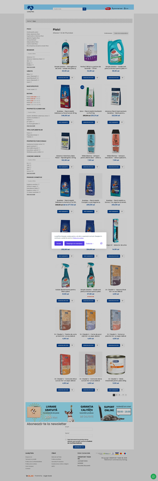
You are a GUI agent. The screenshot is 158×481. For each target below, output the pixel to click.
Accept (59, 243)
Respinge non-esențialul (74, 243)
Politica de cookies (78, 238)
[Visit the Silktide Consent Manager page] (101, 243)
